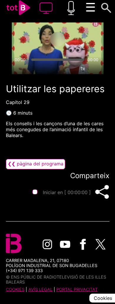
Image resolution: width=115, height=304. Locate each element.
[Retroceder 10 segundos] (34, 39)
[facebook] (83, 244)
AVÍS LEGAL (40, 289)
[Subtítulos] (56, 68)
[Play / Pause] (57, 39)
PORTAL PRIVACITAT (77, 289)
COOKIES (15, 289)
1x (82, 68)
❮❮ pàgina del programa (35, 164)
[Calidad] (69, 68)
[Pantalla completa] (96, 68)
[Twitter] (100, 244)
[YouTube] (65, 244)
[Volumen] (19, 68)
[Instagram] (47, 244)
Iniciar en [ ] (67, 192)
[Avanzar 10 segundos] (81, 39)
